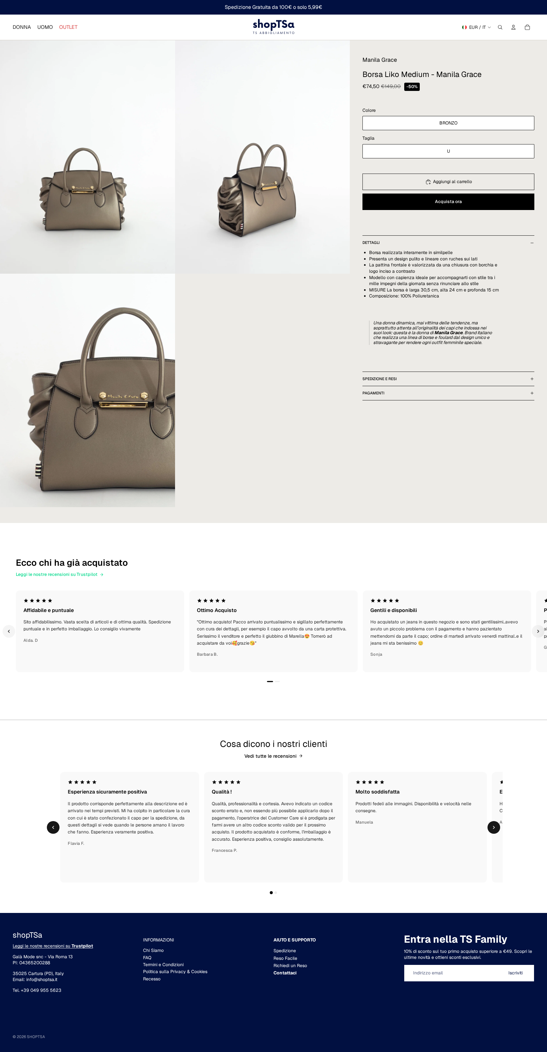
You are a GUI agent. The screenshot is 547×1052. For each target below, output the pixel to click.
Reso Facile (285, 958)
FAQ (147, 957)
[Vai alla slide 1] (270, 681)
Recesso (151, 979)
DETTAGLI (371, 242)
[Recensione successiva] (538, 631)
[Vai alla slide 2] (277, 681)
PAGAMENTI (373, 393)
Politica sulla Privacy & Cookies (175, 971)
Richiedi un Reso (290, 965)
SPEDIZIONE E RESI (379, 378)
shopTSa (36, 1036)
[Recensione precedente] (9, 631)
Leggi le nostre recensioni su (53, 946)
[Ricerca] (500, 27)
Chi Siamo (153, 950)
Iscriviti (515, 973)
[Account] (513, 27)
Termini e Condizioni (163, 964)
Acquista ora (448, 202)
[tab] (433, 344)
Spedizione (285, 950)
